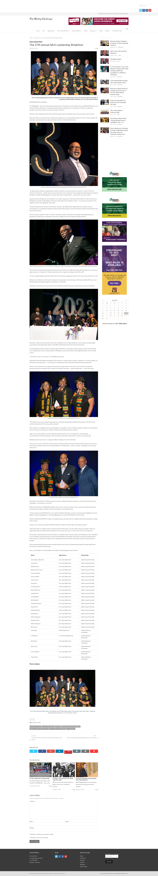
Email (67, 821)
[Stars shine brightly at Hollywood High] (104, 110)
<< (103, 300)
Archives (107, 31)
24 (106, 316)
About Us (82, 860)
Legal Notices (51, 31)
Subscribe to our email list (112, 854)
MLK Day (57, 726)
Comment (32, 801)
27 (106, 305)
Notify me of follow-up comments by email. (42, 834)
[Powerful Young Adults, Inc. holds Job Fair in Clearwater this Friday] (104, 100)
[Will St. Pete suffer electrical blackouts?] (104, 51)
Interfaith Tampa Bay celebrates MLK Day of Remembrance (86, 779)
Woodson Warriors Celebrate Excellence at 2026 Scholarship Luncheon (119, 43)
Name (31, 821)
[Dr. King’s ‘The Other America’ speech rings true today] (64, 763)
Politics (86, 31)
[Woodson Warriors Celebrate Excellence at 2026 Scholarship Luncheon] (104, 41)
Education (92, 31)
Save (69, 751)
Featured (40, 41)
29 (126, 316)
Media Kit (82, 864)
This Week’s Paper (117, 31)
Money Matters (76, 31)
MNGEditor (121, 47)
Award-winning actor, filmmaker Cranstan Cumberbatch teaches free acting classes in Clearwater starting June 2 (119, 131)
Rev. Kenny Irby (70, 729)
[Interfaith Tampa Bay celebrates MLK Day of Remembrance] (87, 763)
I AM (43, 31)
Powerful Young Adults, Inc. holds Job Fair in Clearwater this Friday (118, 103)
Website (32, 828)
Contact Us (83, 858)
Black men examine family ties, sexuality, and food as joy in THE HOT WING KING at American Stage (119, 92)
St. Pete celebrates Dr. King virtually (39, 778)
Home (38, 31)
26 (114, 316)
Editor (119, 55)
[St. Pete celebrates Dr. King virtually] (41, 763)
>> (126, 300)
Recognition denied (115, 59)
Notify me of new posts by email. (39, 837)
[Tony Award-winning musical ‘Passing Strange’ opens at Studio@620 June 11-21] (104, 118)
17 (106, 313)
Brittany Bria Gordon (35, 726)
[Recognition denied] (104, 59)
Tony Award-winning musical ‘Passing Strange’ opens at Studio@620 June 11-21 (118, 120)
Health (100, 31)
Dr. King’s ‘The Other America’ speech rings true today (63, 779)
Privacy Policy (83, 866)
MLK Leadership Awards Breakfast (71, 726)
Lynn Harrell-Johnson (48, 726)
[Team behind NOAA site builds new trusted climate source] (104, 80)
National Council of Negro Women (39, 729)
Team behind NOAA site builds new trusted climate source (119, 82)
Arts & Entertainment (62, 31)
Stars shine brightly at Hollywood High (116, 111)
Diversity (31, 41)
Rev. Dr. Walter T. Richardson (57, 729)
